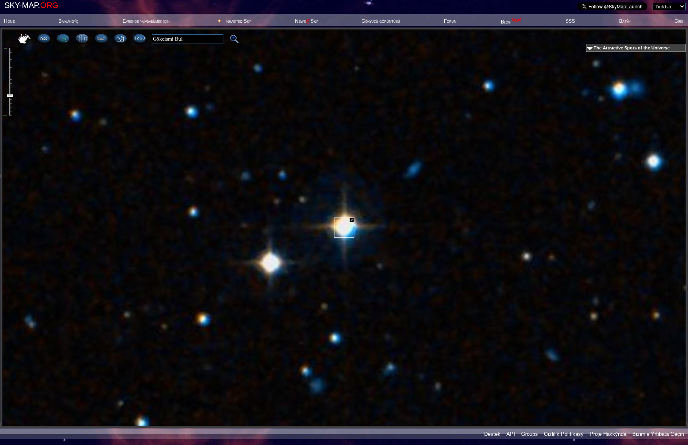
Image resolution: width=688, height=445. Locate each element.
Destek (492, 434)
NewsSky (306, 21)
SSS (570, 21)
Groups (529, 434)
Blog (511, 22)
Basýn (625, 21)
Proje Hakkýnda (608, 434)
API (510, 434)
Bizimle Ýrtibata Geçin (658, 434)
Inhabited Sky (238, 21)
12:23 (139, 38)
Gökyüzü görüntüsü (381, 21)
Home (9, 21)
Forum (450, 21)
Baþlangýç (68, 21)
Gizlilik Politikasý (564, 434)
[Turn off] (352, 220)
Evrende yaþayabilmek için (146, 21)
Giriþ (679, 21)
